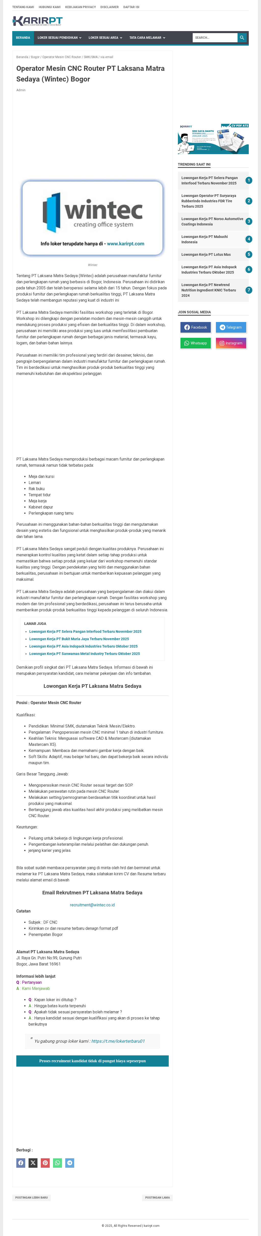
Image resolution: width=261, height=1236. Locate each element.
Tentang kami (23, 7)
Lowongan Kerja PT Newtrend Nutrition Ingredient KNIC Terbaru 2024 (208, 290)
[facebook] (20, 1163)
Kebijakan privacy (80, 7)
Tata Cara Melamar (145, 37)
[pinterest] (45, 1163)
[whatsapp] (57, 1163)
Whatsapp (198, 343)
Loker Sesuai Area (103, 37)
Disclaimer (109, 7)
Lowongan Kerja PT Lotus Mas (206, 254)
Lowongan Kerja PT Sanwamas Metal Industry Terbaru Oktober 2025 (84, 654)
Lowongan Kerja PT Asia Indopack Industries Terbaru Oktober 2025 (83, 646)
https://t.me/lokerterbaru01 (118, 1041)
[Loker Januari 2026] (37, 21)
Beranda (23, 37)
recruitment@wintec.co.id (92, 905)
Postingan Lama (157, 1197)
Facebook (198, 327)
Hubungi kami (50, 7)
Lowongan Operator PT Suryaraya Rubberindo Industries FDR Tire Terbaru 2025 (208, 201)
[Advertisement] (92, 134)
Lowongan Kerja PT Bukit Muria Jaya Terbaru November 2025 (79, 639)
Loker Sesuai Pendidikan (57, 37)
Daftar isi (131, 7)
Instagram (233, 343)
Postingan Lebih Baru (31, 1197)
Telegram (233, 327)
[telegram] (69, 1163)
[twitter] (33, 1163)
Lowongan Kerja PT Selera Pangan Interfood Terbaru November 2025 (85, 631)
